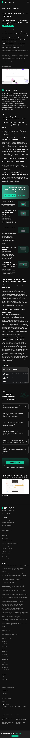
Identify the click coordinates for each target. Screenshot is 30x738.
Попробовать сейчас (8, 25)
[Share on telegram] (7, 513)
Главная (3, 8)
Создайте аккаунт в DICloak (8, 204)
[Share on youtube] (9, 513)
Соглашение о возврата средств (21, 723)
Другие (8, 708)
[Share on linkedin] (4, 513)
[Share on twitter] (2, 513)
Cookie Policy (18, 733)
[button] (7, 66)
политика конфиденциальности (21, 718)
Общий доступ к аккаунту (13, 8)
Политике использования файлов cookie (8, 723)
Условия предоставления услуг (8, 718)
